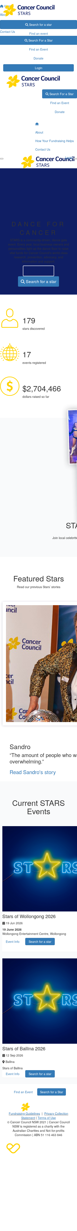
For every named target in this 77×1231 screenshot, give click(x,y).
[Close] (75, 158)
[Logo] (38, 10)
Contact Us (42, 149)
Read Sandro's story (33, 772)
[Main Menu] (1, 158)
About (39, 132)
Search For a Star (61, 94)
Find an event (38, 33)
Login (38, 68)
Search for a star (40, 24)
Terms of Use (47, 1118)
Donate (38, 42)
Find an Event (59, 103)
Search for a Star (51, 1092)
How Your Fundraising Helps (54, 141)
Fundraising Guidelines (24, 1113)
